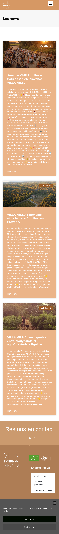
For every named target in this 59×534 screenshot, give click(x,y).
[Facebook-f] (25, 438)
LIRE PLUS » (12, 172)
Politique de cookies (43, 490)
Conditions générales (38, 483)
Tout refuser (29, 527)
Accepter (29, 519)
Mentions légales (41, 476)
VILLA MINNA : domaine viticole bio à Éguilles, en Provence (25, 218)
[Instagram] (34, 438)
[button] (54, 503)
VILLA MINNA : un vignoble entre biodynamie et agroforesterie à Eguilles (26, 341)
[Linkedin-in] (29, 438)
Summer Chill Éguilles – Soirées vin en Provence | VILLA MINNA (25, 79)
